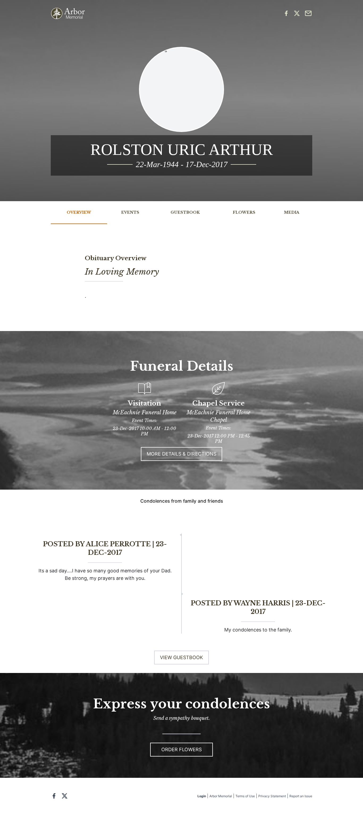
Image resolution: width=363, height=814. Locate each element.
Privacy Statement (272, 796)
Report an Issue (300, 796)
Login (201, 796)
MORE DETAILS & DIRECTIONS (181, 454)
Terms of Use (245, 796)
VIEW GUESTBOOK (181, 657)
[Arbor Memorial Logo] (68, 13)
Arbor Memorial (220, 796)
